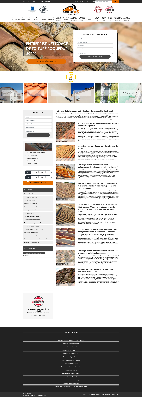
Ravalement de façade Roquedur (71, 373)
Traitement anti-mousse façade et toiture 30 (118, 19)
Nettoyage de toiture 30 (14, 18)
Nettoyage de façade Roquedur (71, 353)
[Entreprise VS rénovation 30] (71, 9)
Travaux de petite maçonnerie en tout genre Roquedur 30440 (71, 386)
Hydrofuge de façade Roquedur (71, 356)
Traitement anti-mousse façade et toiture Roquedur (71, 340)
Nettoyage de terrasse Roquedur (71, 350)
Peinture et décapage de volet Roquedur (71, 376)
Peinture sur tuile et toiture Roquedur (71, 366)
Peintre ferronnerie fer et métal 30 (74, 19)
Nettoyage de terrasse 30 (51, 18)
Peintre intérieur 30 (97, 19)
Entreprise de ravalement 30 (21, 18)
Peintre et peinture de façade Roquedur (71, 347)
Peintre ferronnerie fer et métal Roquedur (71, 380)
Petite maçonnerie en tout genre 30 (126, 19)
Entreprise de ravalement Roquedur (71, 360)
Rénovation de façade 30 (65, 18)
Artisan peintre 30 (110, 19)
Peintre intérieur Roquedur (71, 370)
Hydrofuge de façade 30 (36, 18)
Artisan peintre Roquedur (71, 363)
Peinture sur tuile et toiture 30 (104, 19)
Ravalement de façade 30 (90, 18)
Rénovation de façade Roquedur (71, 343)
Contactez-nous (115, 394)
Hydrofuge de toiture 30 (29, 18)
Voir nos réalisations (46, 61)
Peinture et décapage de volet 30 (82, 19)
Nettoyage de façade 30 (44, 18)
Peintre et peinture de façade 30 (58, 19)
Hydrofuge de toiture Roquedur (71, 383)
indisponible (30, 2)
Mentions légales (105, 394)
